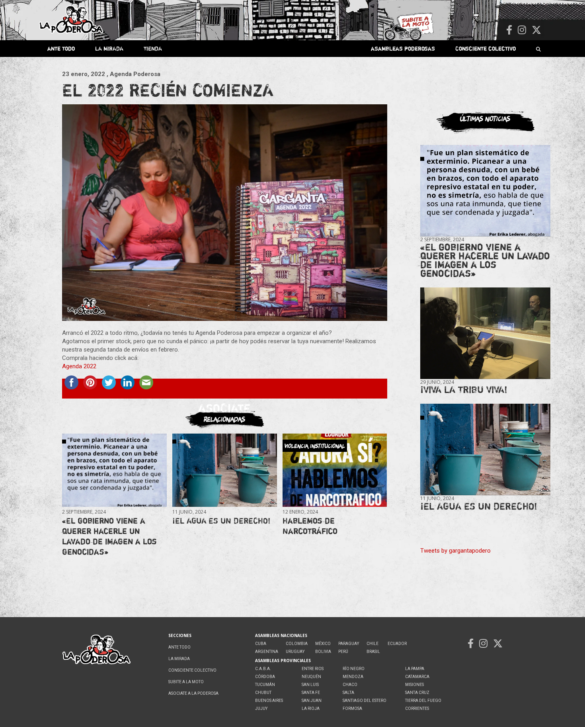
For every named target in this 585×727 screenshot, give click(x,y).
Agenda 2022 (79, 366)
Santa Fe (311, 692)
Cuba (260, 643)
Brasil (373, 651)
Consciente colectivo (485, 48)
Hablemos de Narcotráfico (310, 526)
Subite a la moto (186, 682)
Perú (343, 651)
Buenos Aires (269, 700)
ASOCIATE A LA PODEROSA (193, 693)
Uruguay (295, 651)
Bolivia (323, 651)
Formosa (352, 708)
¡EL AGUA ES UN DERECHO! (221, 521)
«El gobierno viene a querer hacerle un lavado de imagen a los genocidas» (109, 536)
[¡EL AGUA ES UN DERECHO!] (224, 470)
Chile (372, 643)
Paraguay (348, 643)
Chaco (350, 684)
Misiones (414, 684)
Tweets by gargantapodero (455, 550)
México (323, 643)
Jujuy (261, 708)
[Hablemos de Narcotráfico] (334, 470)
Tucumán (265, 684)
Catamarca (417, 676)
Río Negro (354, 668)
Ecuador (397, 643)
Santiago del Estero (364, 700)
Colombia (297, 643)
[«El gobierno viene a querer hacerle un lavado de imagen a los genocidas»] (114, 470)
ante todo (61, 48)
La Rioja (311, 708)
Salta (348, 692)
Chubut (263, 692)
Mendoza (353, 676)
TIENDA (153, 48)
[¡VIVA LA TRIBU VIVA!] (485, 333)
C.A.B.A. (263, 668)
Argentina (266, 651)
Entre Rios (313, 668)
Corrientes (417, 708)
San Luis (310, 684)
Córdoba (265, 676)
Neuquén (311, 676)
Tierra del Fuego (423, 700)
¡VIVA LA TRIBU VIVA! (463, 389)
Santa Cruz (417, 692)
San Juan (312, 700)
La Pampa (414, 668)
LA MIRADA (109, 48)
